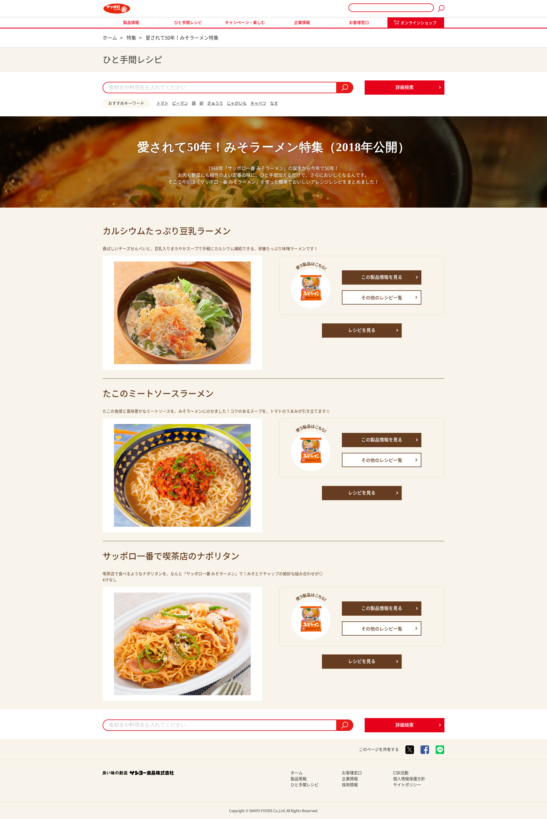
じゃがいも (237, 103)
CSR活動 (401, 773)
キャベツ (258, 103)
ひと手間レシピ (188, 23)
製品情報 (131, 23)
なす (274, 103)
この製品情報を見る (381, 277)
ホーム (297, 773)
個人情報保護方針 (409, 779)
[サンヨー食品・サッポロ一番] (117, 8)
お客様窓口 (359, 23)
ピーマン (180, 103)
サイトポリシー (407, 785)
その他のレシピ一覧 (381, 297)
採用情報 (350, 785)
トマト (162, 103)
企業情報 (302, 23)
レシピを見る (361, 330)
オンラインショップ (418, 23)
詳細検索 (404, 87)
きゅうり (215, 103)
